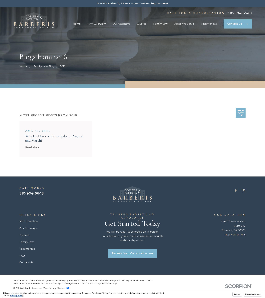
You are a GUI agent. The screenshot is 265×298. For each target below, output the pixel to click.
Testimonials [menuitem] (209, 23)
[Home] (34, 20)
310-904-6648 (239, 13)
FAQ (22, 255)
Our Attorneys (28, 228)
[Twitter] (244, 190)
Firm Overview (28, 221)
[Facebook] (236, 190)
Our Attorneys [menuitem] (121, 23)
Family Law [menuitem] (160, 23)
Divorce (24, 235)
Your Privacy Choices (54, 288)
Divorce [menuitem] (141, 23)
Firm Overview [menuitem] (97, 23)
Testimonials (27, 248)
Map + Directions (235, 234)
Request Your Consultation (129, 253)
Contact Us (234, 23)
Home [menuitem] (77, 23)
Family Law (26, 242)
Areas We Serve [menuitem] (184, 23)
